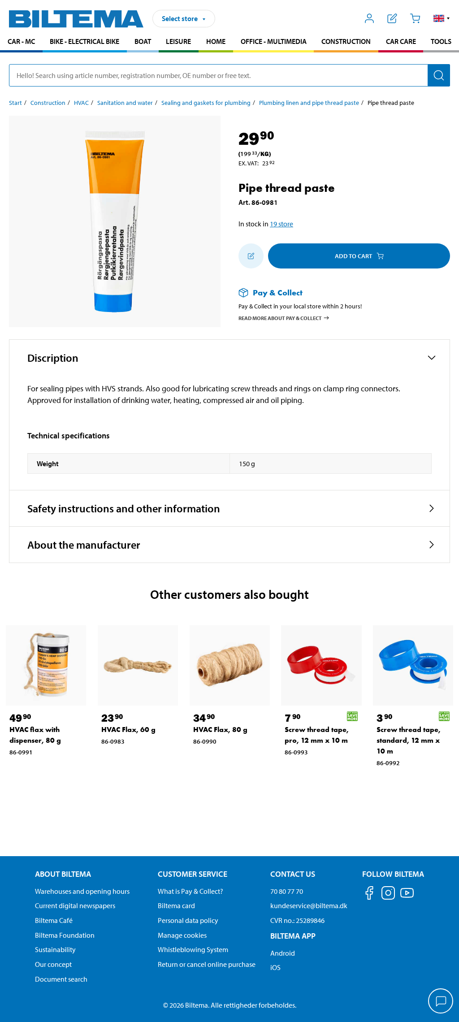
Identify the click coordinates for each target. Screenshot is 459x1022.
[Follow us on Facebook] (369, 894)
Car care (401, 41)
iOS (275, 967)
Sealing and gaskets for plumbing (206, 103)
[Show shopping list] (392, 18)
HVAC (81, 103)
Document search (61, 978)
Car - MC (21, 41)
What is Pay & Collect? (190, 891)
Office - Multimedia (274, 41)
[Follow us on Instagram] (388, 894)
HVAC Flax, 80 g (220, 729)
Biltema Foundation (65, 935)
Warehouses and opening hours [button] (82, 891)
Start (15, 103)
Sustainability (55, 949)
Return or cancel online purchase (206, 964)
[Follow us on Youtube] (407, 897)
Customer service (192, 874)
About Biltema (63, 874)
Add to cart (353, 256)
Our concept (53, 964)
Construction (346, 41)
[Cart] (414, 18)
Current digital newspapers (75, 905)
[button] (442, 18)
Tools (441, 41)
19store (281, 223)
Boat (142, 41)
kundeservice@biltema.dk (308, 905)
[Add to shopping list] (251, 255)
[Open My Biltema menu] (369, 18)
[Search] (439, 75)
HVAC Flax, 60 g (128, 729)
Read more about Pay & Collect (280, 317)
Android (282, 952)
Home (215, 41)
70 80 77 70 (286, 891)
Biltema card (176, 905)
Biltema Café (54, 920)
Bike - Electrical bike (84, 41)
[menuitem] (21, 42)
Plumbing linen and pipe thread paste (309, 103)
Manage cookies (182, 935)
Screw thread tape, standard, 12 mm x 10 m (409, 740)
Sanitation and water (125, 103)
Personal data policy (188, 920)
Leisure (178, 41)
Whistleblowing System (193, 949)
